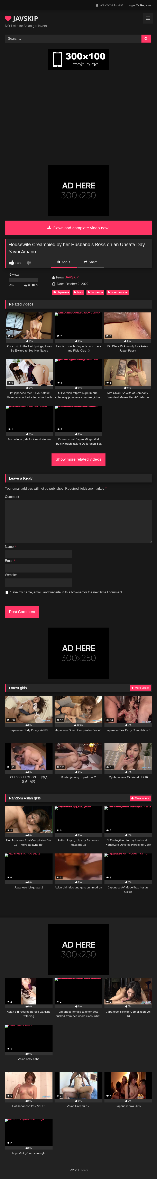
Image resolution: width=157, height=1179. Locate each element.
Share (93, 262)
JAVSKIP (24, 18)
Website (11, 575)
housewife (97, 292)
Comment (12, 496)
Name (10, 546)
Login (131, 5)
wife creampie (119, 292)
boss (80, 292)
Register (145, 5)
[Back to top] (144, 1167)
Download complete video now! (81, 228)
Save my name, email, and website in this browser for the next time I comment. (66, 592)
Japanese (63, 292)
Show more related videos (78, 459)
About (65, 262)
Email (10, 560)
